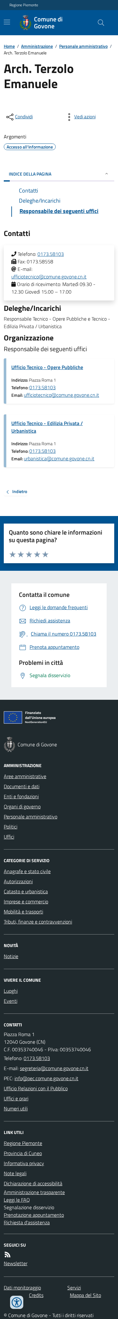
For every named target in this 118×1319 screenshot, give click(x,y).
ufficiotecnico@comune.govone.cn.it (49, 276)
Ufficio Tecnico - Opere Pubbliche (47, 367)
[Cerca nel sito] (98, 22)
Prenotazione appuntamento (34, 1215)
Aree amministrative (25, 776)
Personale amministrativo (83, 46)
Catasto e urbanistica (26, 891)
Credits (36, 1295)
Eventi (10, 1001)
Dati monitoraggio (22, 1287)
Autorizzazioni (18, 881)
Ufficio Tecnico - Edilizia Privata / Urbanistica (47, 427)
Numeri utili (16, 1108)
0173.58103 (50, 254)
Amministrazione (37, 46)
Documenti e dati (21, 786)
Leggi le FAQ (17, 1200)
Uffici (9, 836)
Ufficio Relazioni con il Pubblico (36, 1088)
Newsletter (15, 1263)
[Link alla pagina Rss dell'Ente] (7, 1254)
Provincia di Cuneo (23, 1153)
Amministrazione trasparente (34, 1192)
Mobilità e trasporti (23, 911)
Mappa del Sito (85, 1295)
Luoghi (11, 991)
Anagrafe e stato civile (27, 871)
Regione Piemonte (23, 5)
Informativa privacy (24, 1163)
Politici (10, 826)
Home (9, 46)
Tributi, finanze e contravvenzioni (38, 921)
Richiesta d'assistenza (27, 1222)
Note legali (15, 1173)
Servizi (74, 1287)
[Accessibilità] (17, 1302)
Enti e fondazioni (21, 796)
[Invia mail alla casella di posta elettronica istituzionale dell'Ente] (54, 1068)
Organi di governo (22, 806)
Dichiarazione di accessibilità (33, 1183)
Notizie (11, 956)
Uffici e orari (16, 1098)
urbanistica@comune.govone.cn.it (59, 458)
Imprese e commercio (26, 901)
